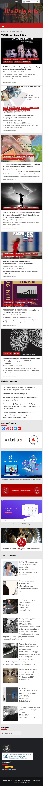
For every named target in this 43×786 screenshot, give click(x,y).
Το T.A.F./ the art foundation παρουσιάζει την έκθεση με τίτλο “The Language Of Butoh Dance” (21, 68)
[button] (3, 25)
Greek (27, 1)
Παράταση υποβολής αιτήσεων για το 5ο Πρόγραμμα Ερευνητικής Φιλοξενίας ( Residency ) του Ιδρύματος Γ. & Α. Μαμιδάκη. (21, 406)
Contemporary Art (14, 108)
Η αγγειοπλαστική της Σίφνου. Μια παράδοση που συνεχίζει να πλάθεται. (20, 399)
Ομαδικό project (8, 62)
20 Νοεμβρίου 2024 (17, 120)
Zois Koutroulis (8, 72)
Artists (5, 108)
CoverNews (16, 783)
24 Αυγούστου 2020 (17, 366)
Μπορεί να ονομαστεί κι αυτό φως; (15, 394)
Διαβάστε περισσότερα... (9, 82)
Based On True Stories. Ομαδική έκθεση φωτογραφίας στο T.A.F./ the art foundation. (18, 262)
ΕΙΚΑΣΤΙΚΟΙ (31, 156)
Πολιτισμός (18, 62)
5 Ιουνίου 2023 (17, 315)
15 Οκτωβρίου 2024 (17, 220)
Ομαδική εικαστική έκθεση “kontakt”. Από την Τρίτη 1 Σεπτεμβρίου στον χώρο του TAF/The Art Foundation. (21, 361)
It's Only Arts (21, 11)
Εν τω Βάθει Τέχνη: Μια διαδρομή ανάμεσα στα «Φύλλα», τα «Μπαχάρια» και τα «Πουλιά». (19, 388)
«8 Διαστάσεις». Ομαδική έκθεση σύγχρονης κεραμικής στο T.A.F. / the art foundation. (18, 116)
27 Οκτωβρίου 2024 (17, 169)
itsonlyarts (7, 120)
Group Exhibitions (26, 108)
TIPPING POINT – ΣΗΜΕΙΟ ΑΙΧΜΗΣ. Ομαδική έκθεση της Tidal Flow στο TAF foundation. (21, 311)
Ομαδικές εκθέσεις (33, 59)
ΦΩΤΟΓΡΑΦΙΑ (26, 62)
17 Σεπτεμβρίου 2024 (17, 266)
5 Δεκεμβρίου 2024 (19, 72)
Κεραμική (14, 110)
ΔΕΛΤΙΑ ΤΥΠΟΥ (7, 353)
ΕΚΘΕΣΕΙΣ (23, 59)
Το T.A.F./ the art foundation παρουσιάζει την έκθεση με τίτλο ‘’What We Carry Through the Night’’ (21, 165)
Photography (7, 59)
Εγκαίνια (15, 59)
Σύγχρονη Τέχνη (20, 159)
